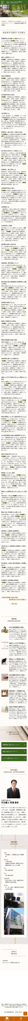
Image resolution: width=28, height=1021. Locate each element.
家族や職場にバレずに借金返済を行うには (13, 416)
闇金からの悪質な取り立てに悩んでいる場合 (13, 492)
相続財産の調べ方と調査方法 (10, 358)
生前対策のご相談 (6, 225)
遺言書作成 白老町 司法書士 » (18, 599)
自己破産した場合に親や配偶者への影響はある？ (13, 564)
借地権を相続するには (8, 302)
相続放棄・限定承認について (10, 263)
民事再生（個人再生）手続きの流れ (11, 132)
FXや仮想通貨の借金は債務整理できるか (13, 435)
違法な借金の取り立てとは (9, 454)
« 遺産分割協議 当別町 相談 (9, 597)
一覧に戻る (14, 603)
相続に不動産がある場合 (8, 321)
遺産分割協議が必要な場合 (9, 340)
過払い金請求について (8, 57)
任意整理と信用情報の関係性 (10, 580)
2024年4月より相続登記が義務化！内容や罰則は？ (13, 547)
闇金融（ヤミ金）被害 (8, 473)
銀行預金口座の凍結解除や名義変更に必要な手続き (13, 283)
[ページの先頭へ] (25, 1013)
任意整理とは (5, 207)
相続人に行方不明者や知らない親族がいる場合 (13, 378)
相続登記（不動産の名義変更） (10, 531)
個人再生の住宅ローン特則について (11, 151)
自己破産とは (5, 113)
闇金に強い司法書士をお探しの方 (11, 512)
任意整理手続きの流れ (8, 188)
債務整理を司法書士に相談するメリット (13, 38)
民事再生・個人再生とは (8, 169)
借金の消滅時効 (6, 76)
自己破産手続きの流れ (8, 94)
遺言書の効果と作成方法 (8, 244)
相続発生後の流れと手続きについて (11, 398)
